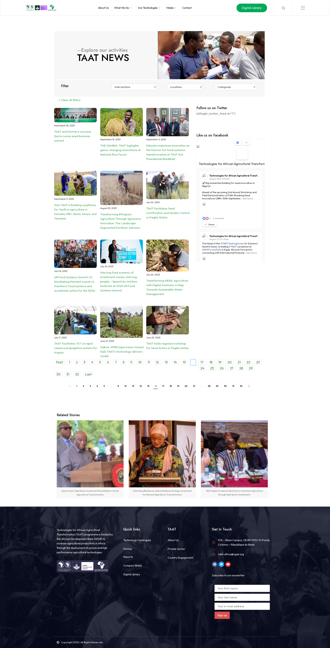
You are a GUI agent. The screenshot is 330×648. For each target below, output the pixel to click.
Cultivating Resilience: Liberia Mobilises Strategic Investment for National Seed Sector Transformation (162, 493)
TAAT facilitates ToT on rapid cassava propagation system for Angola (75, 348)
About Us (103, 7)
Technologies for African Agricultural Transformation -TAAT (241, 164)
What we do (121, 7)
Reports (128, 556)
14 (175, 362)
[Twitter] (221, 564)
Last (88, 374)
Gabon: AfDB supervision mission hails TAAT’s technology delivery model (122, 351)
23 (258, 362)
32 (77, 374)
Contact (187, 7)
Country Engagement (180, 557)
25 (212, 368)
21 (239, 362)
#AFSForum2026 (211, 249)
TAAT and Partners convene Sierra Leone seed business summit (72, 136)
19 (220, 362)
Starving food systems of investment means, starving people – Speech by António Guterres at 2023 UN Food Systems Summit (118, 281)
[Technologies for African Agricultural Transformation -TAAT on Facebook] (242, 153)
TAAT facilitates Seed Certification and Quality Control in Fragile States (168, 213)
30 (58, 374)
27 (231, 368)
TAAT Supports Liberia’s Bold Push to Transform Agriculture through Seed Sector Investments (234, 493)
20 (230, 362)
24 (202, 368)
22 (248, 362)
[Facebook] (214, 564)
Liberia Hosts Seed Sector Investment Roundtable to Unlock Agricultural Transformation (90, 493)
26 (222, 368)
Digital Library (131, 574)
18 (210, 362)
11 (148, 362)
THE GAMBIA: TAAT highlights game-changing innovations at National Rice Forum (120, 150)
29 (251, 368)
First (59, 362)
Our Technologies (148, 7)
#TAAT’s (233, 246)
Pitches (127, 549)
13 (166, 362)
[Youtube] (228, 564)
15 (184, 362)
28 (241, 368)
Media (169, 7)
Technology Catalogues (137, 540)
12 (157, 362)
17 (202, 362)
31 (67, 374)
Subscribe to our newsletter (228, 575)
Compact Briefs (132, 565)
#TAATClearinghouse (232, 243)
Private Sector (176, 549)
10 (140, 362)
